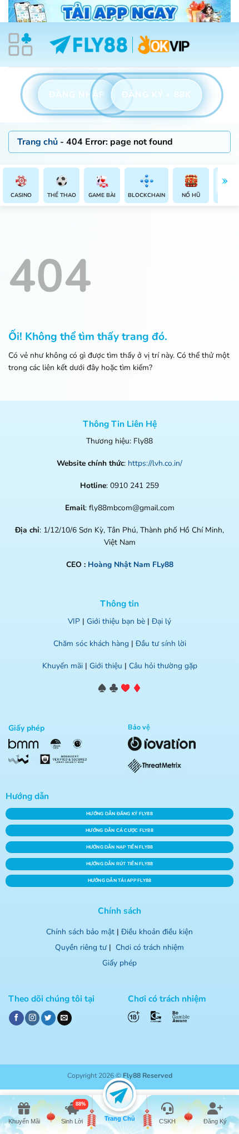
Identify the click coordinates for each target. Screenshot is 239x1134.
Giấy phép (119, 963)
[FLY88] (119, 45)
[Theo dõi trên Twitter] (48, 1017)
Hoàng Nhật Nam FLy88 (130, 564)
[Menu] (20, 44)
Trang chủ (37, 142)
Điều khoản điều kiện (157, 931)
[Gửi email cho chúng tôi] (64, 1017)
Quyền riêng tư (81, 947)
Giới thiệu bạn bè (116, 621)
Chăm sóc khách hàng (91, 643)
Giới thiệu (105, 665)
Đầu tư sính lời (161, 643)
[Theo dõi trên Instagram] (32, 1017)
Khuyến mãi (62, 665)
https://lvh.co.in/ (155, 463)
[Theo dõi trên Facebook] (16, 1017)
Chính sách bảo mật (80, 931)
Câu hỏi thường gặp (163, 665)
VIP (74, 621)
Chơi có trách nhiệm (150, 947)
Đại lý (161, 621)
